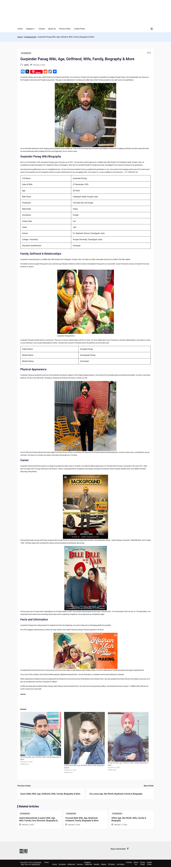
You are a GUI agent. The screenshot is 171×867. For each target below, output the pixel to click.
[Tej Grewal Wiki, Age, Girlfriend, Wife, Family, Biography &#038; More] (41, 734)
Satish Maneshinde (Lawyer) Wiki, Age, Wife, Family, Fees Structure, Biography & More (38, 819)
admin (26, 65)
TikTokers (111, 864)
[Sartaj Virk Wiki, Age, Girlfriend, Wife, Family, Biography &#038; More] (128, 737)
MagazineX (36, 864)
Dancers (80, 864)
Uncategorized (26, 53)
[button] (34, 29)
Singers (103, 864)
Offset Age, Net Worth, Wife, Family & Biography (128, 819)
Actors (54, 864)
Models (96, 864)
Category (29, 29)
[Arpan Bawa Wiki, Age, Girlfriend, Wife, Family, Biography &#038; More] (85, 738)
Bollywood (71, 864)
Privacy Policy (65, 29)
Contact (42, 29)
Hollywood (88, 864)
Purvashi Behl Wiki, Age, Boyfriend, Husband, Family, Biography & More (82, 819)
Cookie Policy (79, 29)
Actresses (62, 864)
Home (20, 29)
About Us (52, 29)
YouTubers (120, 864)
